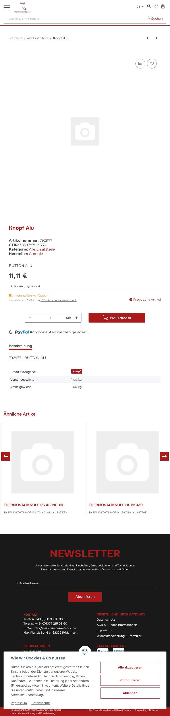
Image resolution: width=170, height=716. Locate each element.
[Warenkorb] (162, 7)
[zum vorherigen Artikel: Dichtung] (147, 38)
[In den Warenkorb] (12, 52)
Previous (5, 456)
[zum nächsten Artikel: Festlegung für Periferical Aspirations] (156, 38)
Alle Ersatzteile (42, 249)
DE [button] (138, 6)
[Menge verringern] (30, 317)
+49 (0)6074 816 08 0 (50, 619)
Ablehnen (130, 693)
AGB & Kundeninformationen (117, 625)
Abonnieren (85, 596)
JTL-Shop (153, 710)
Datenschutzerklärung (115, 569)
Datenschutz (106, 619)
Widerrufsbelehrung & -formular (119, 636)
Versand (35, 286)
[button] (148, 6)
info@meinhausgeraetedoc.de (55, 628)
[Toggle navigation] (7, 7)
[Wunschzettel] (155, 7)
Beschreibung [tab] (20, 346)
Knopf (76, 371)
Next (164, 456)
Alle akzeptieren (130, 667)
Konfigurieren (130, 680)
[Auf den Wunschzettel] (152, 63)
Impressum (104, 630)
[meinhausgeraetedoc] (23, 7)
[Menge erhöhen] (76, 317)
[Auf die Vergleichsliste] (140, 63)
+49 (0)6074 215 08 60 (51, 623)
